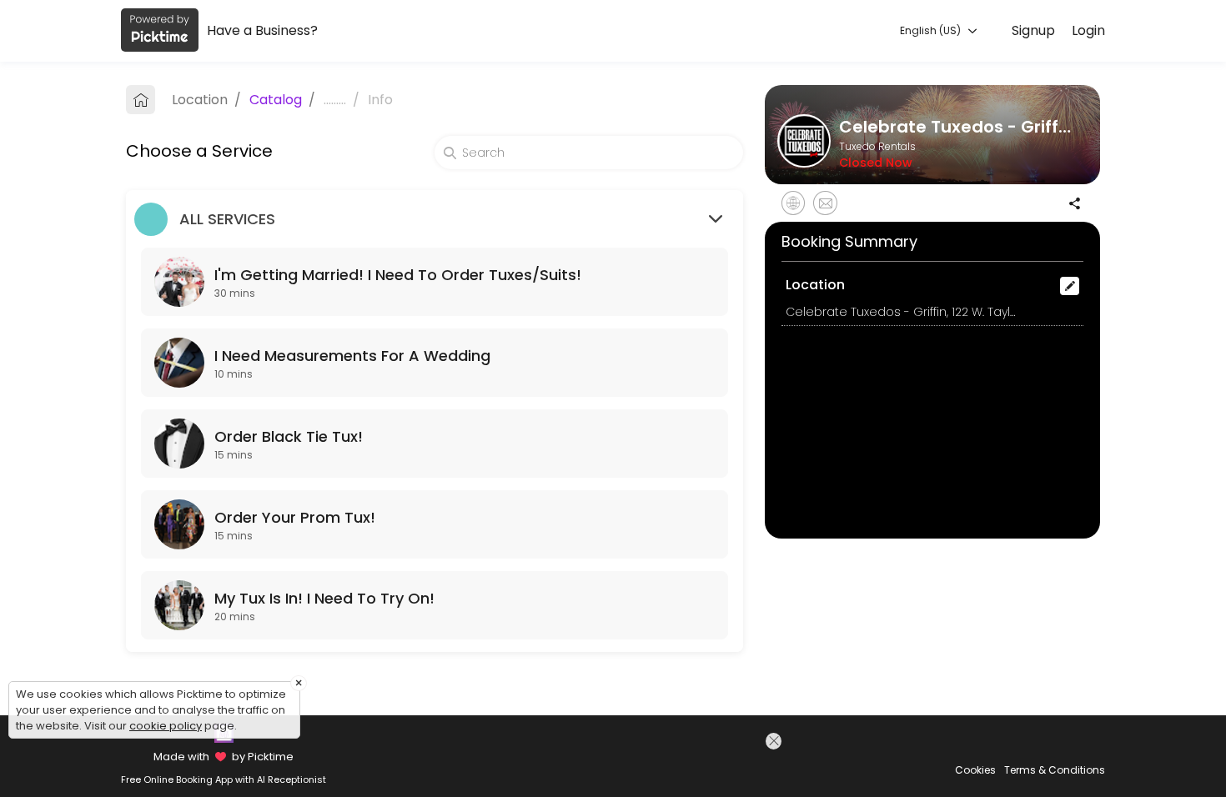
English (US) (931, 30)
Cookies (975, 770)
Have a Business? (262, 30)
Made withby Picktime (223, 756)
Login (1088, 30)
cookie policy (165, 726)
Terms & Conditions (1054, 770)
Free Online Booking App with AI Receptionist (223, 779)
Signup (1033, 30)
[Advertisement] (640, 763)
